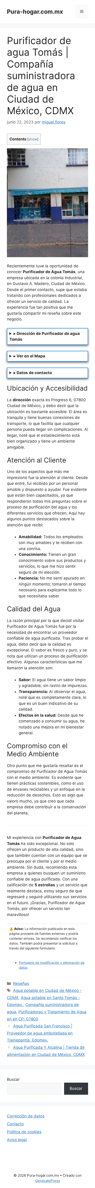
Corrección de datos (26, 1116)
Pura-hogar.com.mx (35, 11)
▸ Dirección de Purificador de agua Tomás (44, 336)
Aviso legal (17, 1139)
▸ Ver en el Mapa (29, 356)
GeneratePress (47, 1180)
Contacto (15, 1124)
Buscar (13, 1079)
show (32, 139)
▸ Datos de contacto (33, 372)
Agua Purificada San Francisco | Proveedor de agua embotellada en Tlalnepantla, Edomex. (40, 1033)
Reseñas (21, 983)
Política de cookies (24, 1132)
